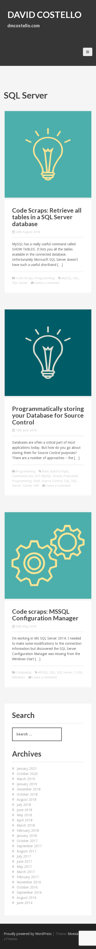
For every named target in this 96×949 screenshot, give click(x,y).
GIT (37, 476)
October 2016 (27, 887)
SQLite (27, 485)
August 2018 (26, 800)
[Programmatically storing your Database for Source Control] (48, 352)
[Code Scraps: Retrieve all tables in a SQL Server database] (48, 154)
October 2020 (27, 774)
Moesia (73, 934)
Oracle (57, 476)
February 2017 (28, 877)
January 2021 (27, 769)
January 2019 (27, 784)
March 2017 (26, 872)
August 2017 (26, 851)
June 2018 (24, 810)
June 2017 (24, 861)
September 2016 (29, 892)
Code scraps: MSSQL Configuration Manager (45, 615)
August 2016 (26, 898)
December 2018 (29, 789)
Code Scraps (25, 278)
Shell (36, 481)
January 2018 (27, 836)
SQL (76, 278)
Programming (45, 278)
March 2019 (26, 779)
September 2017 (29, 846)
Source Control (52, 481)
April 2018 (24, 820)
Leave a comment (47, 283)
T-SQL (78, 672)
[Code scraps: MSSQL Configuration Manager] (48, 555)
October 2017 (27, 841)
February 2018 (28, 830)
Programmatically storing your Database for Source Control (48, 415)
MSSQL (43, 672)
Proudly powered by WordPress (27, 934)
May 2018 (24, 815)
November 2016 (29, 882)
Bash (45, 471)
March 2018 (26, 825)
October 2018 (27, 794)
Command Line (22, 476)
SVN (36, 485)
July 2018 (24, 805)
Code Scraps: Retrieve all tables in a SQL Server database (46, 216)
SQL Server (20, 283)
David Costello (44, 14)
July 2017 (24, 856)
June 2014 (24, 903)
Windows (18, 677)
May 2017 (24, 867)
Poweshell (71, 476)
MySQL (66, 278)
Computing (24, 672)
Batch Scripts (59, 471)
